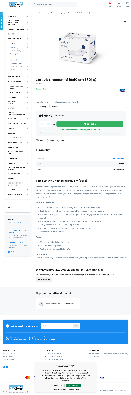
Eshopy (102, 390)
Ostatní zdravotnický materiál (16, 168)
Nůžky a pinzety (17, 66)
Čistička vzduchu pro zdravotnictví (16, 184)
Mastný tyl (13, 60)
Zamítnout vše (57, 385)
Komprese (13, 57)
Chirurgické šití (14, 77)
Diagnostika (12, 179)
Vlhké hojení (14, 54)
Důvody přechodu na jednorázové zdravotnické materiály (108, 354)
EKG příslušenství (14, 138)
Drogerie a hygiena (15, 194)
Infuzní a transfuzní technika (15, 87)
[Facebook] (7, 367)
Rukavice (11, 108)
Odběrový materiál (15, 92)
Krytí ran (44, 13)
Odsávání (11, 133)
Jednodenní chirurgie (16, 29)
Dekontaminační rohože (17, 124)
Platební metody (52, 362)
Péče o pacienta (13, 148)
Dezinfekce (12, 16)
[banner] (16, 4)
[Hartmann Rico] (122, 91)
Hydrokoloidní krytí (16, 51)
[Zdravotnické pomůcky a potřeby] (36, 13)
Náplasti (11, 34)
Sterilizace (12, 119)
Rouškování (12, 128)
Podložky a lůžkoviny (12, 103)
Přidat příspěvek (44, 279)
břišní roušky (14, 48)
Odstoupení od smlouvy (55, 356)
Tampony (13, 69)
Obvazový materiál (15, 39)
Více (74, 102)
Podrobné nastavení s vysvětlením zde (65, 389)
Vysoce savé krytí (57, 13)
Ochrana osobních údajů (55, 359)
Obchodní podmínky (54, 354)
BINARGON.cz (124, 390)
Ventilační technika (15, 143)
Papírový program (15, 174)
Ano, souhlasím (73, 385)
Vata (11, 72)
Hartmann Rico (118, 158)
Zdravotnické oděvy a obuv (15, 153)
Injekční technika (14, 82)
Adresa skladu (94, 356)
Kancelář (11, 189)
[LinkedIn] (4, 367)
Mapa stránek (23, 392)
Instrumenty (12, 163)
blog (10, 208)
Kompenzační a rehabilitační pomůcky (13, 23)
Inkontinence (13, 97)
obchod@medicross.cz (45, 339)
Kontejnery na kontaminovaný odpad (16, 113)
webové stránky (112, 390)
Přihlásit (76, 326)
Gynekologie (12, 158)
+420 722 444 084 (18, 339)
